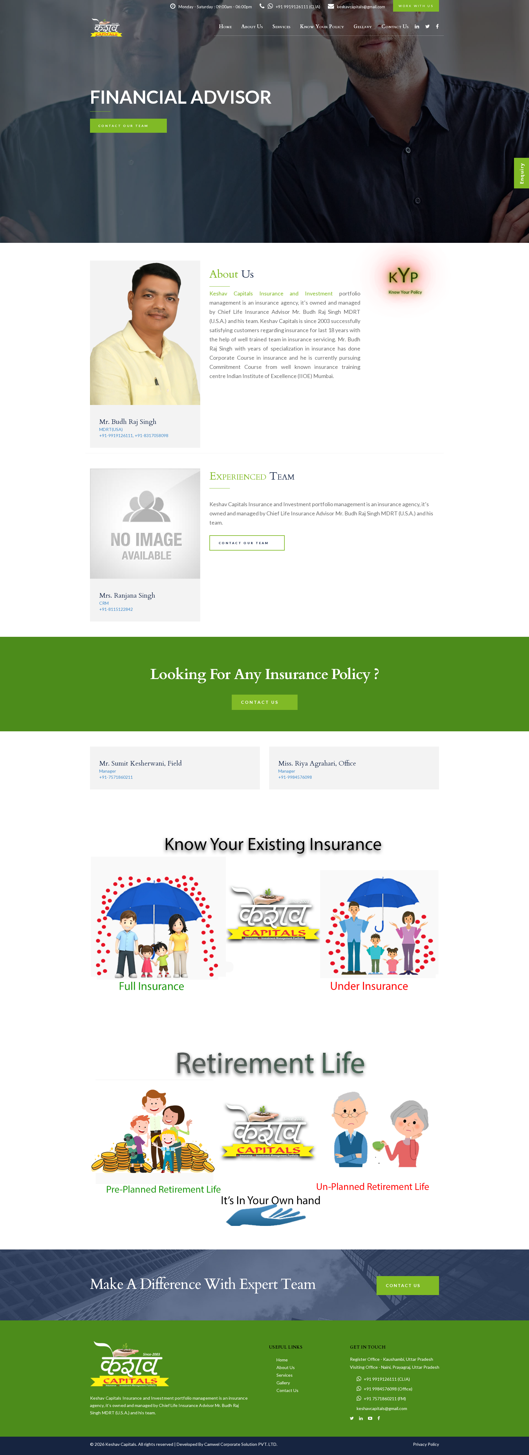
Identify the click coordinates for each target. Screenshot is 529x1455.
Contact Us (395, 26)
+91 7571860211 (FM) (385, 1398)
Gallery (283, 1382)
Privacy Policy (426, 1444)
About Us (252, 26)
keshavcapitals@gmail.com (361, 6)
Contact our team (123, 126)
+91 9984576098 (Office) (388, 1388)
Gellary (363, 26)
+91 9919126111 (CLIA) (298, 6)
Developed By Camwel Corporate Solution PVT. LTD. (227, 1444)
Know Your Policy (322, 26)
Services (281, 26)
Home (225, 26)
